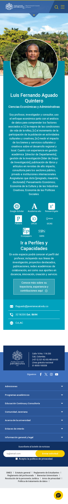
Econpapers (26, 236)
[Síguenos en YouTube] (56, 374)
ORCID (34, 224)
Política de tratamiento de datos (33, 481)
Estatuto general (23, 473)
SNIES (9, 473)
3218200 (26, 314)
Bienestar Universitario (47, 475)
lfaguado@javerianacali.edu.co (32, 306)
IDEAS (49, 224)
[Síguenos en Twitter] (46, 374)
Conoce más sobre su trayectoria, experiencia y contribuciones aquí (34, 286)
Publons (18, 224)
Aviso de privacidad (51, 478)
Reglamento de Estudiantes (47, 473)
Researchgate (51, 211)
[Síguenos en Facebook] (40, 374)
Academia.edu (34, 211)
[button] (58, 495)
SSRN (41, 236)
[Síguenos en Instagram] (51, 374)
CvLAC (19, 322)
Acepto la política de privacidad (35, 458)
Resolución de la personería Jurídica (22, 478)
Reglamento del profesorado (20, 475)
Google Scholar (17, 211)
